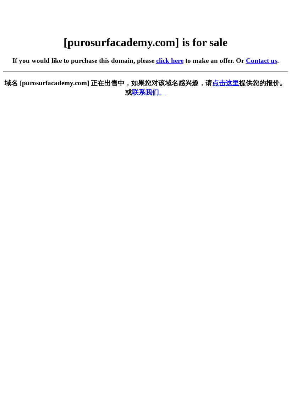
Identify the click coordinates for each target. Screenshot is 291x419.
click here (169, 60)
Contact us (261, 60)
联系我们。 (149, 92)
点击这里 (225, 83)
